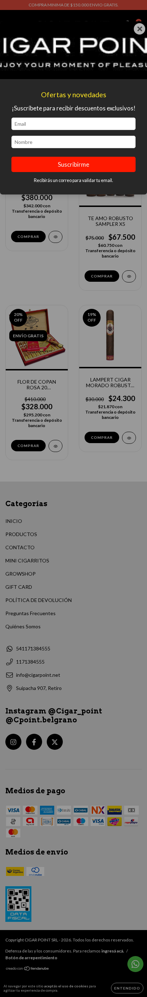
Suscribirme (73, 164)
